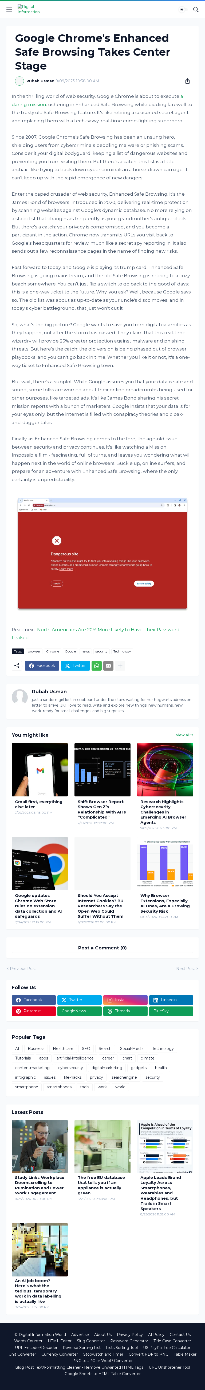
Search (105, 1048)
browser (34, 651)
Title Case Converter (172, 1341)
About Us (103, 1334)
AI (17, 1048)
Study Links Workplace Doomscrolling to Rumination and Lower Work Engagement (39, 1185)
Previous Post (23, 968)
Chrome (52, 651)
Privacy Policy (130, 1334)
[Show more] (120, 666)
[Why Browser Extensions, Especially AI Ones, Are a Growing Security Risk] (165, 863)
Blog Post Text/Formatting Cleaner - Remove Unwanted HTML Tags (79, 1367)
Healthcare (63, 1048)
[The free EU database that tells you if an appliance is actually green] (102, 1146)
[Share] (185, 81)
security (102, 651)
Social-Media (132, 1048)
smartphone (26, 1087)
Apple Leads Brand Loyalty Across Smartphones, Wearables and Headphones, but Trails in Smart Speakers (160, 1193)
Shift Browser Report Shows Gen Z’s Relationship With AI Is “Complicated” (102, 809)
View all (183, 735)
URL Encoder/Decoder (36, 1347)
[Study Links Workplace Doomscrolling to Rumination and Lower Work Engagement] (40, 1146)
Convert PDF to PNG (148, 1354)
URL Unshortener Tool (169, 1367)
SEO (86, 1048)
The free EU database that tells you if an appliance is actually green (101, 1185)
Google (70, 651)
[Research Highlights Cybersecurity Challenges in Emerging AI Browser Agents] (165, 769)
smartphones (59, 1087)
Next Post (185, 968)
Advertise (80, 1334)
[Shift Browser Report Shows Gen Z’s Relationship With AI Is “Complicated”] (102, 769)
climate (148, 1058)
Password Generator (129, 1341)
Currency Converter (59, 1354)
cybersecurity (70, 1067)
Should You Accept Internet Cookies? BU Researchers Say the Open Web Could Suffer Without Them (101, 906)
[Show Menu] (9, 9)
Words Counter (28, 1341)
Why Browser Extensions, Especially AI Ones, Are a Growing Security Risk (165, 903)
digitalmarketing (107, 1067)
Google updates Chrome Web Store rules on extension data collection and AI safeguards (38, 906)
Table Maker (185, 1354)
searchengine (124, 1077)
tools (84, 1087)
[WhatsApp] (97, 666)
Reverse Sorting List (82, 1347)
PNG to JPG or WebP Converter (102, 1360)
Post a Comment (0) (102, 947)
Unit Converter (22, 1354)
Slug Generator (91, 1341)
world (120, 1087)
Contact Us (180, 1334)
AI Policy (156, 1334)
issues (50, 1077)
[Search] (196, 9)
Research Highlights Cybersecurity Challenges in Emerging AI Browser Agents (163, 812)
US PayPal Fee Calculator (166, 1347)
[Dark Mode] (183, 9)
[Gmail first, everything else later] (40, 769)
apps (43, 1058)
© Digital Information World (40, 1334)
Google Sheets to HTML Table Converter (103, 1373)
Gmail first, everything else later (38, 804)
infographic (25, 1077)
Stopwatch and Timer (103, 1354)
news (86, 651)
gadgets (139, 1067)
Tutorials (23, 1058)
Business (36, 1048)
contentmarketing (32, 1067)
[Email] (108, 666)
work (102, 1087)
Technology (122, 651)
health (161, 1067)
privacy (96, 1077)
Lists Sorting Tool (122, 1347)
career (108, 1058)
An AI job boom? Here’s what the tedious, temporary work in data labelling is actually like (38, 1291)
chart (127, 1058)
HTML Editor (60, 1341)
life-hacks (72, 1077)
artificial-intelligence (75, 1058)
